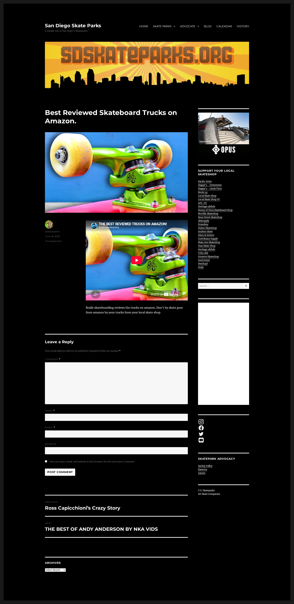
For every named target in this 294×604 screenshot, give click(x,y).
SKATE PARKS (162, 26)
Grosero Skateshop (208, 256)
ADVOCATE (187, 26)
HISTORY (243, 26)
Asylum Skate (205, 231)
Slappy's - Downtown (210, 185)
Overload (203, 263)
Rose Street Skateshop (210, 217)
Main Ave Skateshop (209, 242)
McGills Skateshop (208, 213)
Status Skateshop (207, 228)
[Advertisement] (224, 354)
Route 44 (203, 192)
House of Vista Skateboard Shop (215, 210)
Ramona (202, 469)
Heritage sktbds (206, 206)
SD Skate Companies (209, 494)
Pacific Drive (205, 181)
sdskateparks (52, 231)
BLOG (208, 26)
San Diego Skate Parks (73, 25)
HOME (143, 26)
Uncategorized (53, 241)
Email (50, 427)
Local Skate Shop (207, 195)
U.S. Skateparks (206, 490)
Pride (201, 267)
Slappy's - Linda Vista (210, 188)
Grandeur (203, 224)
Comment (52, 359)
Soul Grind (204, 260)
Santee (201, 473)
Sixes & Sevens (206, 235)
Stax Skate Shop (206, 245)
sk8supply (203, 220)
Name (50, 410)
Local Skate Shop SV (209, 199)
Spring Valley (205, 465)
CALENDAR (224, 26)
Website (50, 444)
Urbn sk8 (203, 253)
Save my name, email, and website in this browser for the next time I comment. (92, 461)
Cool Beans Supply (208, 238)
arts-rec (202, 203)
